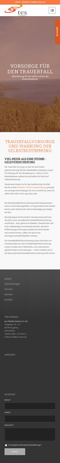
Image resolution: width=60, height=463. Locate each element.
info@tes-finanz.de (18, 337)
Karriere (9, 294)
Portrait (8, 289)
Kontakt (9, 299)
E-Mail (8, 412)
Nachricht (9, 425)
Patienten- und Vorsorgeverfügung (31, 187)
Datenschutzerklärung (31, 445)
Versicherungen (12, 284)
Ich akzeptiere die (25, 445)
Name (8, 400)
